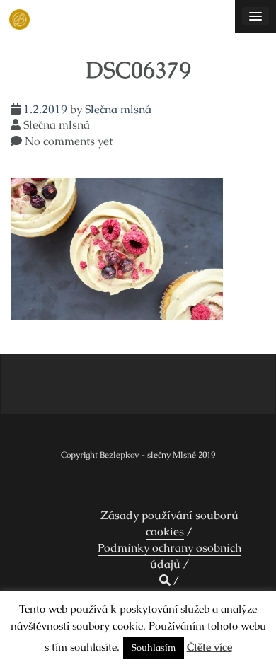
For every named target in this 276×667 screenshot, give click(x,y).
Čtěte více (209, 647)
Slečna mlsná (118, 109)
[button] (165, 580)
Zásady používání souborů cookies (169, 523)
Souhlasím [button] (154, 648)
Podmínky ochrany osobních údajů (169, 556)
